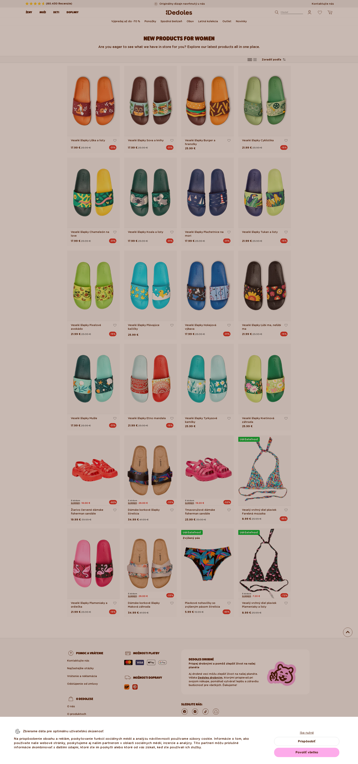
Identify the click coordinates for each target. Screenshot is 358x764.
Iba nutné (307, 733)
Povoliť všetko (307, 752)
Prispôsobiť (306, 741)
